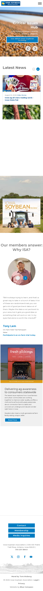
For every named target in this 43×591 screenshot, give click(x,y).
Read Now (21, 193)
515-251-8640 (21, 550)
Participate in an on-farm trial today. (19, 335)
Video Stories (21, 95)
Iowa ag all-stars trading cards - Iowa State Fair (19, 99)
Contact (21, 525)
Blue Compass (26, 587)
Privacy (21, 584)
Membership (21, 530)
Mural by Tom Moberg (21, 576)
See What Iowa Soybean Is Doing (22, 40)
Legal (36, 580)
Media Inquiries (21, 535)
